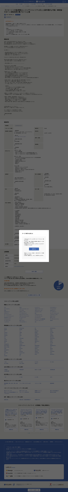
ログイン (34, 249)
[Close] (47, 231)
